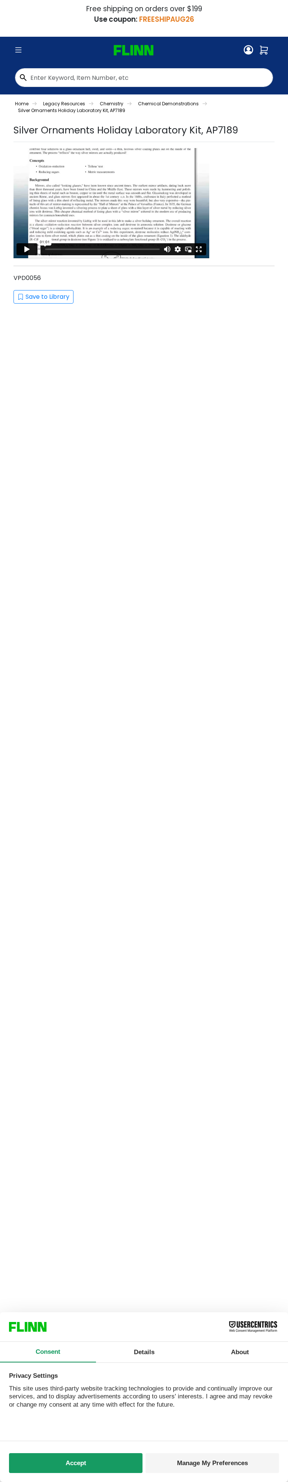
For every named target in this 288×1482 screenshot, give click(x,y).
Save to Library (47, 296)
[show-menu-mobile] (18, 50)
